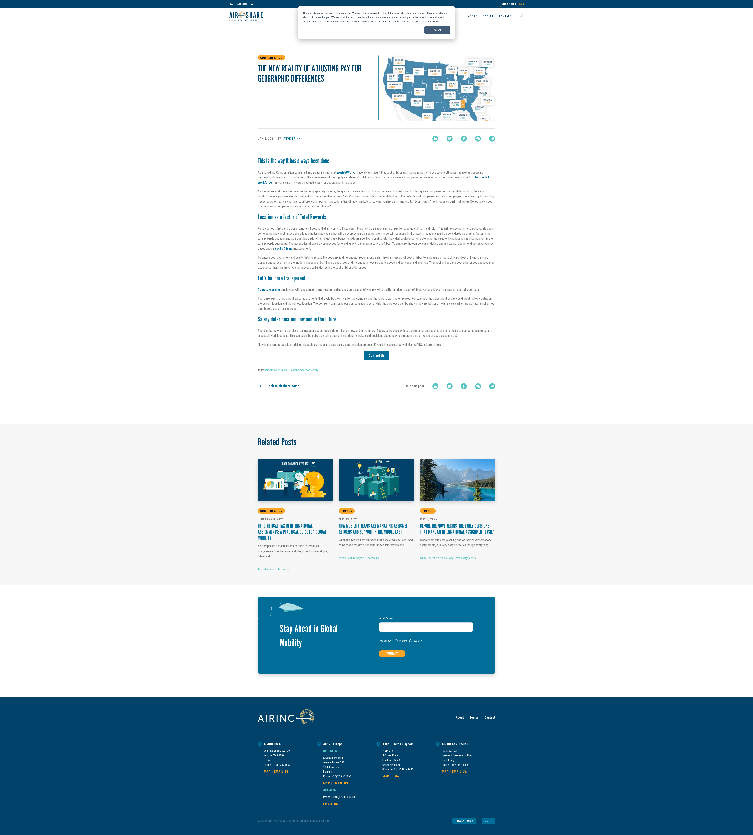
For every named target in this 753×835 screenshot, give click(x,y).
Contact (505, 16)
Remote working (269, 290)
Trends (346, 510)
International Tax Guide (276, 569)
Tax (260, 569)
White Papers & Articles (433, 558)
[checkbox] (434, 641)
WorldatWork (345, 172)
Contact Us (376, 355)
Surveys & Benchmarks (366, 558)
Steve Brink (291, 138)
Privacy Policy (464, 821)
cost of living (284, 248)
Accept (437, 30)
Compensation (271, 57)
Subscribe (509, 4)
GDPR (488, 821)
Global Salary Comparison (295, 370)
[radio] (401, 641)
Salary (314, 370)
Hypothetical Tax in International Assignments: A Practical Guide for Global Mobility (292, 532)
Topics (488, 16)
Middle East (345, 558)
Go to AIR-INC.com (241, 4)
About (472, 16)
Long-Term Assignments (462, 558)
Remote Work (272, 370)
